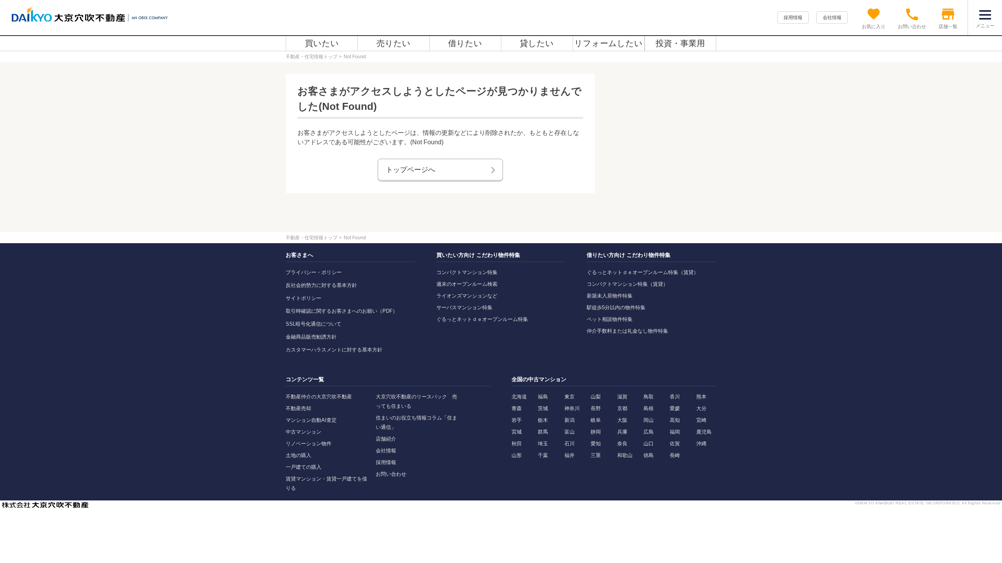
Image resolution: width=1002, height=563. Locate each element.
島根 (648, 408)
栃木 (543, 420)
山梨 (596, 397)
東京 (569, 397)
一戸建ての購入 (303, 467)
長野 (596, 408)
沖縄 (701, 443)
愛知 (596, 443)
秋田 (517, 443)
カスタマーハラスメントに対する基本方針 (334, 350)
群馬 (543, 432)
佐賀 (675, 443)
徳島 (648, 455)
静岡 (596, 432)
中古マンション (303, 432)
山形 (517, 455)
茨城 (543, 408)
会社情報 (832, 17)
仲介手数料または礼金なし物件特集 (627, 331)
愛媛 (675, 408)
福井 (569, 455)
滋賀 (622, 397)
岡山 (648, 420)
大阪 (622, 420)
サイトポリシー (303, 298)
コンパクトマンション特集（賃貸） (627, 284)
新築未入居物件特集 (610, 296)
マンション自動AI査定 (311, 420)
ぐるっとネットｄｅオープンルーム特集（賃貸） (643, 272)
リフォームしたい (608, 43)
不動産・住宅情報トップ (311, 56)
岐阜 (596, 420)
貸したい (537, 43)
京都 (622, 408)
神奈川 (572, 408)
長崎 (675, 455)
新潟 (569, 420)
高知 (675, 420)
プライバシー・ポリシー (314, 272)
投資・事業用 (680, 43)
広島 (648, 432)
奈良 (622, 443)
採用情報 (793, 17)
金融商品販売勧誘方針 (311, 337)
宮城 (517, 432)
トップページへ (410, 170)
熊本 (701, 397)
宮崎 (701, 420)
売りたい (394, 43)
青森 (517, 408)
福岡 (675, 432)
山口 (648, 443)
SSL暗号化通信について (313, 324)
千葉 (543, 455)
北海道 (519, 397)
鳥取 (648, 397)
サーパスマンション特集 (464, 307)
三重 (596, 455)
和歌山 (625, 455)
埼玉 (543, 443)
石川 (569, 443)
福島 (543, 397)
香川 (675, 397)
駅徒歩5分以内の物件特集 (616, 307)
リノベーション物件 (309, 443)
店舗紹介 (386, 439)
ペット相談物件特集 (610, 319)
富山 (569, 432)
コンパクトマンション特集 (466, 272)
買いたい (322, 43)
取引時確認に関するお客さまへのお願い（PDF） (342, 311)
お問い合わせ (391, 474)
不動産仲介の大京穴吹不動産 (319, 397)
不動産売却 (298, 408)
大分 (701, 408)
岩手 (517, 420)
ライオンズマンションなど (466, 296)
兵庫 (622, 432)
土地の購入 (298, 455)
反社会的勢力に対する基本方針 (321, 285)
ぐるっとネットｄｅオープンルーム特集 (482, 319)
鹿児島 (704, 432)
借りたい (465, 43)
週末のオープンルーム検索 (466, 284)
